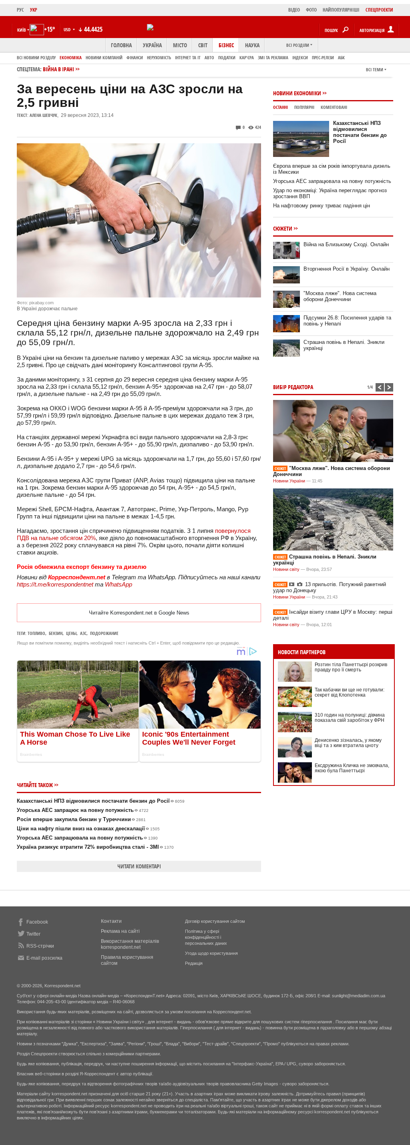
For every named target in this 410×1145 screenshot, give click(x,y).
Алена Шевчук (43, 115)
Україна (152, 45)
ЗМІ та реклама (273, 57)
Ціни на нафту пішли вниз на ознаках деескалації (88, 829)
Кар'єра (246, 57)
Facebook (37, 922)
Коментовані (334, 107)
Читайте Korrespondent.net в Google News (139, 613)
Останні (280, 107)
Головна (121, 45)
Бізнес (226, 45)
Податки (226, 57)
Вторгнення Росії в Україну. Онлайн (346, 269)
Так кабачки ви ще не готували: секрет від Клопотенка (349, 692)
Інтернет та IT (188, 57)
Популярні (304, 107)
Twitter (33, 934)
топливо (36, 633)
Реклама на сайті (120, 931)
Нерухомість (159, 57)
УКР (33, 9)
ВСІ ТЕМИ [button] (374, 69)
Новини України (289, 480)
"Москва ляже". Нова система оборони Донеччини (339, 296)
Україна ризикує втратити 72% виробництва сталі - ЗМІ (95, 847)
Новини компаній (104, 57)
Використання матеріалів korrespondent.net (130, 944)
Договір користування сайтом (215, 921)
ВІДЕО (294, 9)
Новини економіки (297, 93)
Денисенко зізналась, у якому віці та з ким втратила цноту (348, 742)
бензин (55, 633)
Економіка (71, 57)
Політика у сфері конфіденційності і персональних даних (206, 937)
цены (71, 633)
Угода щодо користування (211, 953)
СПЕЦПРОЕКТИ (379, 9)
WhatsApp (118, 584)
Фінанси (135, 57)
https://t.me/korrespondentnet (55, 584)
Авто (209, 57)
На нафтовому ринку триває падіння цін (321, 206)
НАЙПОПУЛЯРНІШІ (341, 9)
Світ (202, 45)
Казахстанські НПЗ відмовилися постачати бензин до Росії (101, 801)
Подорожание (104, 633)
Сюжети (282, 228)
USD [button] (68, 29)
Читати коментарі (139, 866)
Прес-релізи (323, 57)
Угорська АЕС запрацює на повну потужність (83, 810)
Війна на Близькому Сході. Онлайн (346, 244)
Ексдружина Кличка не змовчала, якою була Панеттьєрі (352, 768)
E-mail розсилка (44, 958)
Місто (180, 45)
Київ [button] (21, 30)
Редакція (194, 963)
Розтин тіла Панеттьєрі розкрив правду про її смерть (351, 667)
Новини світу (286, 569)
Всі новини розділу (36, 57)
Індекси (300, 57)
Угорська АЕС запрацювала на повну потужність (87, 838)
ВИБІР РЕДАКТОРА (293, 387)
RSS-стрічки (40, 946)
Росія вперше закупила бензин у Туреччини (81, 819)
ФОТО (311, 9)
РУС (20, 9)
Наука (252, 45)
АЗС (83, 633)
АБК (341, 57)
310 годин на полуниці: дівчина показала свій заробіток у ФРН (350, 717)
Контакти (111, 921)
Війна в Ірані (58, 69)
